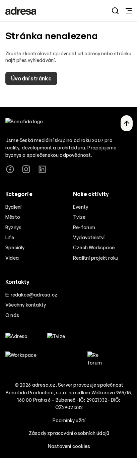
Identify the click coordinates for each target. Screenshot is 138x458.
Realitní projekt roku (95, 258)
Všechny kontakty (25, 305)
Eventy (80, 207)
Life (9, 237)
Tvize (79, 217)
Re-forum (84, 227)
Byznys (13, 227)
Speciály (15, 247)
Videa (12, 258)
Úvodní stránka (31, 78)
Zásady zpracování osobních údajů (69, 433)
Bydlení (13, 207)
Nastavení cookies (69, 446)
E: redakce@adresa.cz (31, 295)
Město (12, 217)
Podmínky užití (69, 420)
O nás (12, 315)
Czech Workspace (94, 247)
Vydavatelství (89, 237)
